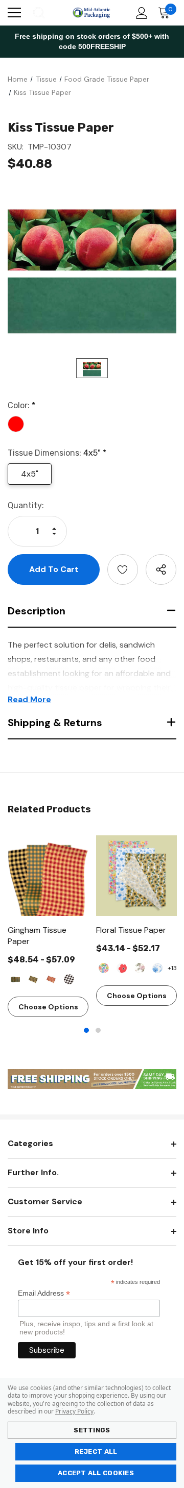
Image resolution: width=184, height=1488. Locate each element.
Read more (29, 699)
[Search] (38, 12)
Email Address (44, 1293)
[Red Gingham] (51, 979)
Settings (92, 1430)
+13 (172, 968)
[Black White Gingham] (69, 979)
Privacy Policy (74, 1411)
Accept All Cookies (96, 1473)
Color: (21, 405)
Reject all (96, 1451)
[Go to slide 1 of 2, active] (86, 1030)
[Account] (140, 13)
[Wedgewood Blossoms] (157, 968)
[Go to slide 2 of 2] (98, 1030)
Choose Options (48, 1006)
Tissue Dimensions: (57, 453)
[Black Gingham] (33, 979)
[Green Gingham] (15, 979)
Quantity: (26, 505)
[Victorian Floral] (139, 968)
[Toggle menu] (14, 13)
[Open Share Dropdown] (161, 569)
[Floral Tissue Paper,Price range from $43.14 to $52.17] (136, 875)
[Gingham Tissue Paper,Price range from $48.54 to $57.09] (48, 875)
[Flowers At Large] (121, 968)
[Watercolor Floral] (103, 968)
